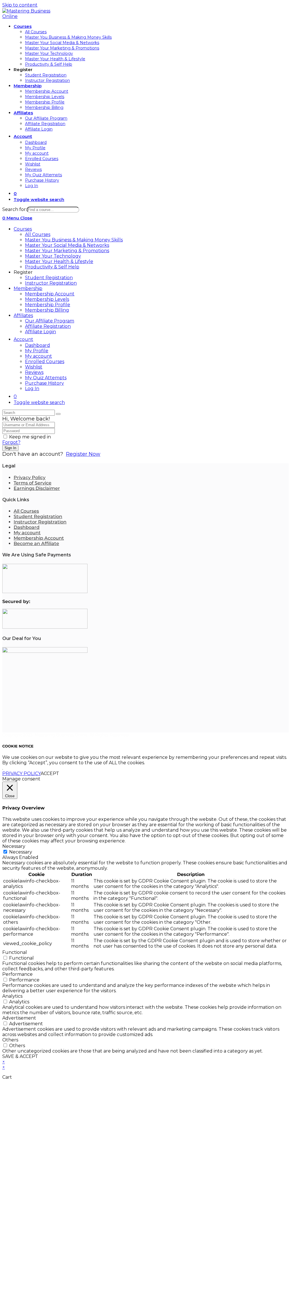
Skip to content (20, 5)
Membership (28, 288)
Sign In (10, 448)
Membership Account (49, 294)
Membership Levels (47, 299)
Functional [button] (14, 952)
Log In (32, 388)
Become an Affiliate (36, 543)
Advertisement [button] (19, 1018)
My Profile (36, 350)
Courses (23, 229)
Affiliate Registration (48, 326)
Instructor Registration (51, 283)
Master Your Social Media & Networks (67, 245)
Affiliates (23, 315)
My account (38, 356)
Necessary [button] (13, 846)
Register (23, 272)
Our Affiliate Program (49, 321)
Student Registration (49, 277)
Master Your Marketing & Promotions (67, 250)
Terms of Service (32, 483)
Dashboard (37, 345)
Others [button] (10, 1040)
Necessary (20, 852)
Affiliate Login (40, 331)
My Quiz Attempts (45, 377)
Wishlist (33, 367)
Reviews (34, 372)
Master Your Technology (53, 256)
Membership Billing (47, 310)
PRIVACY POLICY (21, 773)
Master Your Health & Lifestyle (59, 261)
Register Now (83, 454)
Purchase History (44, 383)
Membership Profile (47, 304)
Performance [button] (17, 974)
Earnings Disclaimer (37, 488)
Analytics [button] (12, 996)
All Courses (37, 234)
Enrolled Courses (44, 361)
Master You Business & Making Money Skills (74, 240)
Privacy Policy (29, 477)
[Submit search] (58, 414)
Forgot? (11, 442)
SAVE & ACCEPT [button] (20, 1056)
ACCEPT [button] (50, 773)
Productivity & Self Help (52, 267)
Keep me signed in (30, 437)
